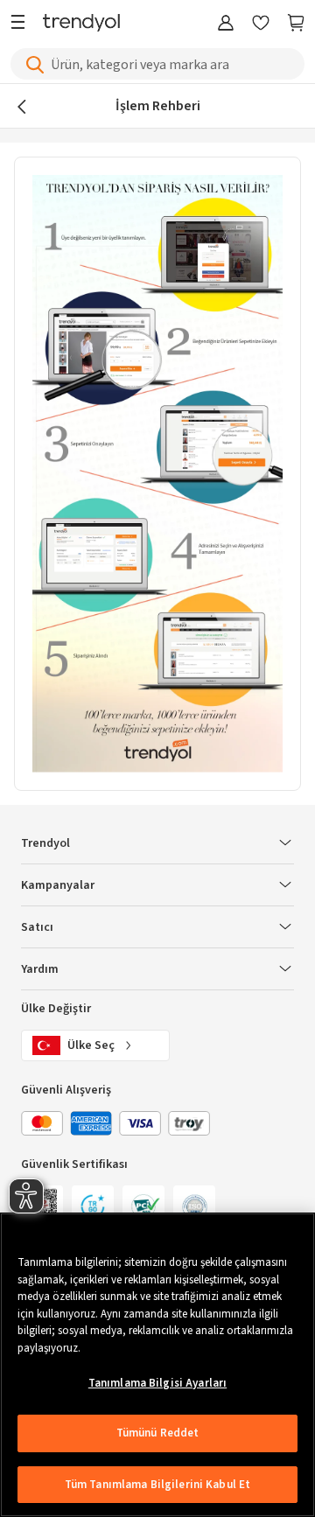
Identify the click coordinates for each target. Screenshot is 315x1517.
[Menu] (22, 24)
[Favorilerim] (261, 24)
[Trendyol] (81, 24)
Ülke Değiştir (56, 1008)
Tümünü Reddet (158, 1433)
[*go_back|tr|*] (26, 106)
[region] (157, 1365)
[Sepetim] (295, 24)
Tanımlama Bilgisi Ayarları (157, 1383)
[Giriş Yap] (225, 24)
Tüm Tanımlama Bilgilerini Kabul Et (157, 1485)
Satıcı (37, 927)
